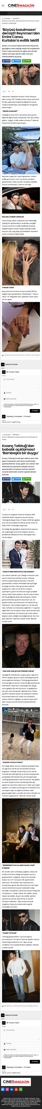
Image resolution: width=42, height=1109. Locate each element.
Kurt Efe (35, 1006)
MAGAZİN (16, 18)
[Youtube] (16, 1089)
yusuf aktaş (35, 355)
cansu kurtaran (19, 355)
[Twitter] (2, 1089)
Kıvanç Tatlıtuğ (27, 1006)
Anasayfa (7, 18)
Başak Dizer (8, 1006)
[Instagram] (7, 1089)
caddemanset (9, 355)
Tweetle (17, 60)
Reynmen (28, 355)
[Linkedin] (11, 1089)
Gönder (27, 60)
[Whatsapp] (20, 1089)
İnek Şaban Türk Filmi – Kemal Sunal (21, 13)
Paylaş (7, 60)
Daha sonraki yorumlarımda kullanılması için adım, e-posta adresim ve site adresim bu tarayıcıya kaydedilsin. (21, 406)
